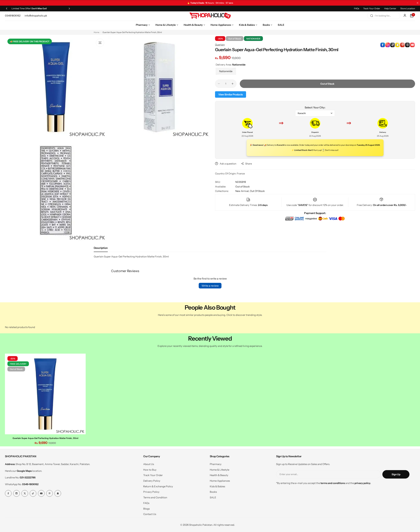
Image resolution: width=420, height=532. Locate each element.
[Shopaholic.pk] (210, 16)
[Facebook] (8, 493)
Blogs (146, 508)
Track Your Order (371, 8)
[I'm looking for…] (371, 15)
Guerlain (220, 44)
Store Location (407, 8)
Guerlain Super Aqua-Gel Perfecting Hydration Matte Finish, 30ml (45, 438)
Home (96, 32)
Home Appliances (220, 480)
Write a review (210, 285)
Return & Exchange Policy (158, 486)
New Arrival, (242, 191)
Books (213, 491)
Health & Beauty (219, 475)
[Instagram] (16, 493)
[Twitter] (24, 493)
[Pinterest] (49, 493)
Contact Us (149, 514)
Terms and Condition (155, 497)
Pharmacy (215, 464)
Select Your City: (315, 107)
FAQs (356, 8)
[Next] (69, 8)
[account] (405, 15)
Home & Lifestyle (219, 469)
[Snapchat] (57, 493)
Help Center (390, 8)
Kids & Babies (217, 486)
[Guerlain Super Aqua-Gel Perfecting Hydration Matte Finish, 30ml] (45, 394)
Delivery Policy (151, 480)
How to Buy (149, 469)
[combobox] (383, 15)
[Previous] (6, 8)
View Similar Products (230, 94)
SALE (213, 497)
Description (101, 247)
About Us (148, 464)
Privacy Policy (151, 491)
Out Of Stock (257, 191)
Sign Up (396, 474)
